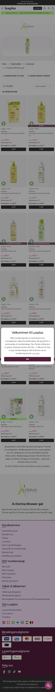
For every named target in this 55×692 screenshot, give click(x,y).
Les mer (36, 353)
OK (27, 359)
